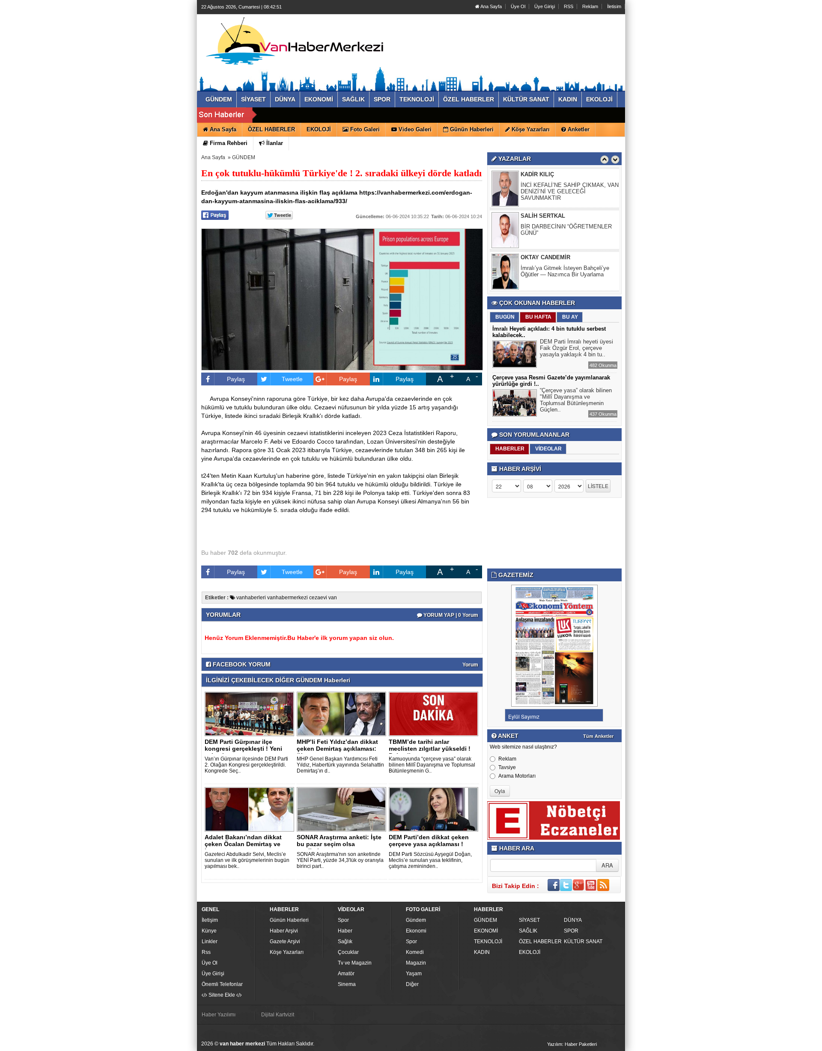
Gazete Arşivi (285, 941)
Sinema (347, 984)
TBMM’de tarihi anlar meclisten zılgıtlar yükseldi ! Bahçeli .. (430, 748)
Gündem (416, 920)
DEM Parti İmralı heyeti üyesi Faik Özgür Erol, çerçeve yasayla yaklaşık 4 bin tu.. (576, 348)
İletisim (614, 6)
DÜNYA (573, 920)
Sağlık (345, 941)
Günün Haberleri (289, 920)
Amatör (346, 974)
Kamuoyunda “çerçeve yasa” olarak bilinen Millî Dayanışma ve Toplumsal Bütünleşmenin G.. (432, 765)
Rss (206, 952)
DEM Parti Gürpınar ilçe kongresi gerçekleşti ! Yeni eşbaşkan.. (243, 748)
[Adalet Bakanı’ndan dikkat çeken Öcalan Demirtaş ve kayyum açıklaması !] (251, 808)
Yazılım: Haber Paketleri (572, 1044)
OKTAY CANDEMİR (545, 257)
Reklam (590, 6)
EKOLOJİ (529, 952)
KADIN (482, 952)
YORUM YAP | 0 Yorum (450, 615)
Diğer (412, 984)
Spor (343, 920)
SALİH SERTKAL (543, 216)
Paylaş (236, 379)
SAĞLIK (528, 931)
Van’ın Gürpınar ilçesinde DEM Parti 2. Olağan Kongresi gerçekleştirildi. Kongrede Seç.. (246, 765)
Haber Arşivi (284, 931)
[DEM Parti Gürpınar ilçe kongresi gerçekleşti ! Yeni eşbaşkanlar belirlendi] (251, 713)
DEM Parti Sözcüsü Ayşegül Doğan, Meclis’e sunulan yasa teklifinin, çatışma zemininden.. (430, 860)
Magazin (416, 963)
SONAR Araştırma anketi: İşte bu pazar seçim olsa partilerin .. (339, 844)
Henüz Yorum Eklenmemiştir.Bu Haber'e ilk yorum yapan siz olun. (299, 637)
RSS (568, 6)
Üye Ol (518, 6)
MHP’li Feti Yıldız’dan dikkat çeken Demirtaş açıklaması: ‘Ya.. (337, 748)
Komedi (415, 952)
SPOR (571, 931)
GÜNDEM (243, 157)
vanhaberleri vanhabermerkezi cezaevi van (286, 597)
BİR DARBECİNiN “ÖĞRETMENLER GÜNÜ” (566, 229)
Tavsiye (507, 767)
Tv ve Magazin (355, 963)
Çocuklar (348, 952)
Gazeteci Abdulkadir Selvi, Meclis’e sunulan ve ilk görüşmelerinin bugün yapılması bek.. (247, 860)
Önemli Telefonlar (222, 984)
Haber (345, 931)
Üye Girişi (544, 6)
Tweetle (292, 379)
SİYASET (529, 920)
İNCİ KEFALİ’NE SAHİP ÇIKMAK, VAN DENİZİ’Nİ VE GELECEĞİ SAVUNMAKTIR (570, 191)
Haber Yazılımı (218, 1015)
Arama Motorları (517, 776)
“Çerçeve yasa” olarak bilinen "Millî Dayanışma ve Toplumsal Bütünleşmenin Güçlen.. (576, 400)
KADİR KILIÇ (537, 174)
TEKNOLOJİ (488, 941)
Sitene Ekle (221, 995)
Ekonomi (416, 931)
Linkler (209, 941)
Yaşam (414, 974)
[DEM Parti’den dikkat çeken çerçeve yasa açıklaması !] (435, 808)
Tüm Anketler (598, 736)
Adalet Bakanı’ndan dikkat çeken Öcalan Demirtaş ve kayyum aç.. (243, 844)
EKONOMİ (486, 931)
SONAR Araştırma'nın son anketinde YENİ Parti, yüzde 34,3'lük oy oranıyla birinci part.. (340, 860)
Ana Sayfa (491, 6)
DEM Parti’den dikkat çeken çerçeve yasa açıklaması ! (429, 840)
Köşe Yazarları (287, 952)
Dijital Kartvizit (277, 1015)
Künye (209, 931)
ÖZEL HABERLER (540, 941)
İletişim (210, 920)
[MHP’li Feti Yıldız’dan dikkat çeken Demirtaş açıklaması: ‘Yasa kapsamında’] (343, 713)
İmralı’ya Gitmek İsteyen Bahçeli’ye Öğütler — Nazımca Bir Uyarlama (565, 271)
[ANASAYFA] (294, 44)
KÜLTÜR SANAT (583, 941)
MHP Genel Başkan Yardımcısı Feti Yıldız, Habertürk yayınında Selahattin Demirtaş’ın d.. (340, 765)
